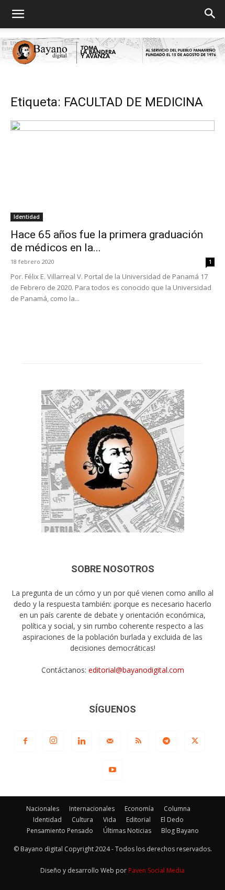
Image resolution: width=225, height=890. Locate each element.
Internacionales (92, 808)
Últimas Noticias (127, 830)
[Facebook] (25, 741)
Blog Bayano (180, 830)
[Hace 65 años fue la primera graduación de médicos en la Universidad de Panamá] (112, 170)
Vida (109, 819)
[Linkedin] (81, 741)
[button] (18, 14)
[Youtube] (112, 770)
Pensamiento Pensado (60, 830)
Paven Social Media (156, 870)
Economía (139, 808)
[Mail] (109, 741)
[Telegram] (166, 741)
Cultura (82, 819)
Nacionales (42, 808)
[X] (194, 741)
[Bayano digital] (112, 53)
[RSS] (138, 741)
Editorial (138, 819)
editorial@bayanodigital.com (136, 670)
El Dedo (172, 819)
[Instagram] (53, 740)
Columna (177, 808)
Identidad (27, 216)
